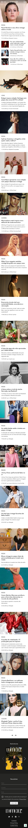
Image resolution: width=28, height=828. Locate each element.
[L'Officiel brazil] (14, 2)
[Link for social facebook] (12, 817)
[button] (25, 758)
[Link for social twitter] (9, 817)
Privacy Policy (23, 799)
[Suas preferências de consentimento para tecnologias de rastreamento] (25, 825)
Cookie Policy (14, 825)
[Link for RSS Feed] (19, 817)
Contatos (14, 820)
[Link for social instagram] (15, 817)
